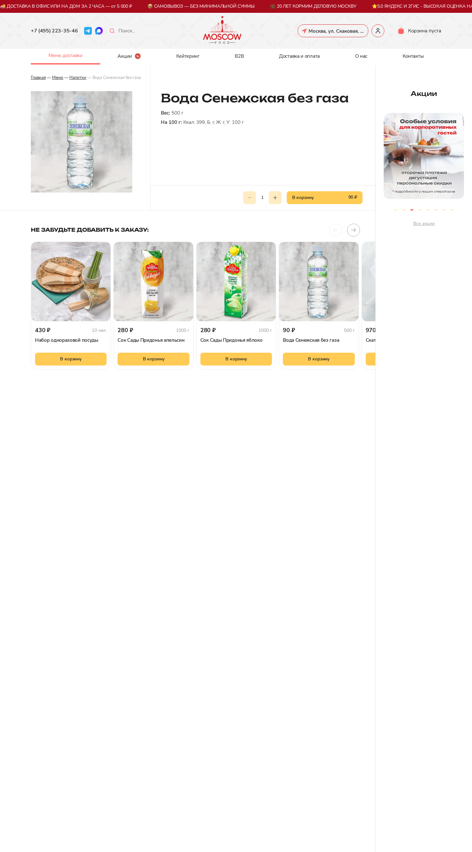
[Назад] (335, 230)
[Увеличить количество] (275, 197)
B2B (239, 56)
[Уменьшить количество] (249, 197)
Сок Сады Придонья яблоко (231, 340)
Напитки (77, 78)
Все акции (424, 223)
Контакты (413, 56)
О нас (361, 56)
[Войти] (377, 30)
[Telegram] (88, 31)
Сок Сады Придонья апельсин (151, 340)
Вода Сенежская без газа (311, 340)
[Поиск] (112, 31)
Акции (125, 56)
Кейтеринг (188, 56)
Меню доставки (65, 55)
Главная (38, 78)
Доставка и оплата (299, 56)
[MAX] (99, 31)
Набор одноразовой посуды (66, 340)
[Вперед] (353, 230)
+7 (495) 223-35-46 (54, 30)
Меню (57, 78)
